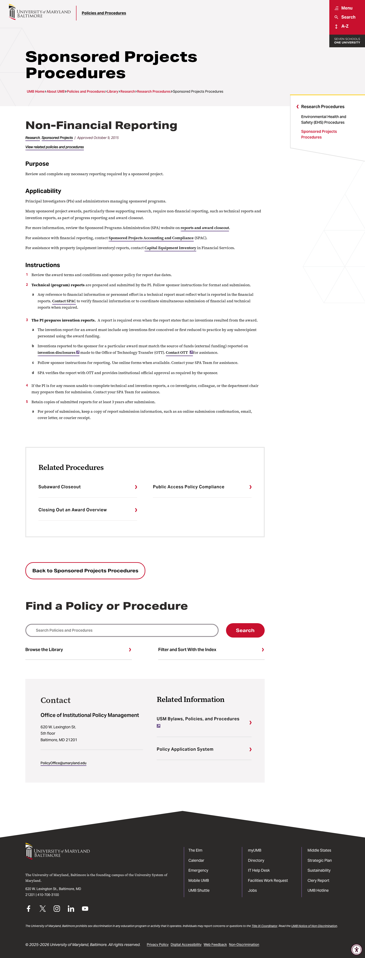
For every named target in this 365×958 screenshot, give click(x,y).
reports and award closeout (205, 227)
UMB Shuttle (199, 890)
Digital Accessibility (186, 944)
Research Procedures (154, 91)
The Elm (195, 850)
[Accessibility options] (356, 949)
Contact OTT (177, 352)
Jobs (252, 890)
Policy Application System (185, 749)
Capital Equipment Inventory (170, 247)
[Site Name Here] (39, 12)
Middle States (319, 850)
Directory (256, 860)
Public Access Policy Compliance (189, 487)
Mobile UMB (198, 880)
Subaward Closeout (59, 487)
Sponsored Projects (57, 138)
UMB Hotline (318, 890)
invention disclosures (56, 352)
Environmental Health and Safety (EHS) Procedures (323, 119)
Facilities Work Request (268, 880)
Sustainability (319, 870)
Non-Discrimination (244, 944)
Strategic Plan (320, 860)
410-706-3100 (48, 895)
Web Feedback (215, 944)
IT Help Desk (259, 870)
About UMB (56, 91)
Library (112, 91)
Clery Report (318, 880)
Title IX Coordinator (264, 926)
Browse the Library (44, 649)
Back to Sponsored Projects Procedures (85, 571)
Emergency (198, 870)
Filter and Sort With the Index (187, 649)
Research (127, 91)
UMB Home (36, 91)
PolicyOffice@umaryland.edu (63, 763)
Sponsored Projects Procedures (319, 134)
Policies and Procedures (104, 13)
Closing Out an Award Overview (72, 510)
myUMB (254, 850)
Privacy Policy (158, 944)
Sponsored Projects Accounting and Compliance (151, 237)
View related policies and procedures (54, 147)
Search (245, 630)
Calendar (196, 860)
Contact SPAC (64, 301)
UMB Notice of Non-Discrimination (314, 926)
